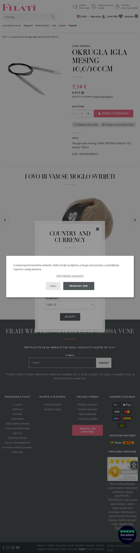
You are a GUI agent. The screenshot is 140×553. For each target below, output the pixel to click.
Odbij (53, 286)
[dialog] (70, 276)
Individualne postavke (70, 275)
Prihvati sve (78, 286)
